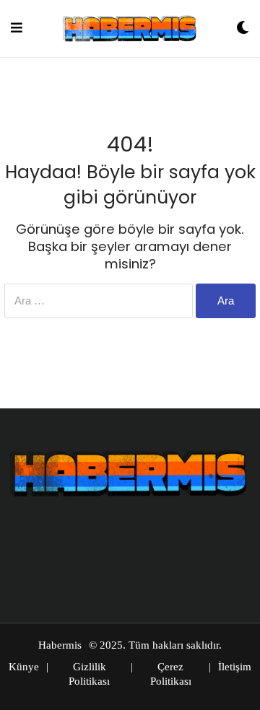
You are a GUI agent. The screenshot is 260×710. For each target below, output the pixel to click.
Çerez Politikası (170, 674)
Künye (24, 666)
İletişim (234, 666)
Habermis (60, 645)
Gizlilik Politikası (89, 674)
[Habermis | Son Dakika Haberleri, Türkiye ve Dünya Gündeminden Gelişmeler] (129, 28)
